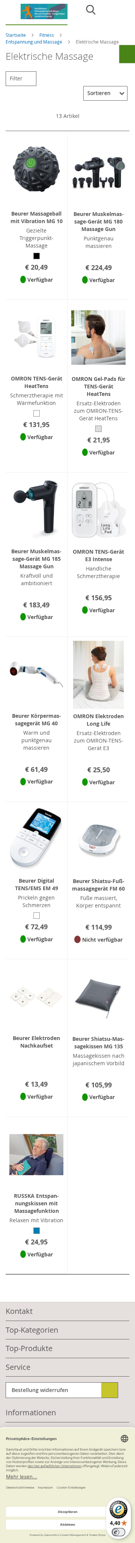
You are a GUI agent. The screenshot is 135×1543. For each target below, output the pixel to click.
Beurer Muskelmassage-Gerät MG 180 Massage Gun (99, 221)
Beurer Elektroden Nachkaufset (36, 1041)
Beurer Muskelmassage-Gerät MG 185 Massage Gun (36, 559)
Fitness (47, 35)
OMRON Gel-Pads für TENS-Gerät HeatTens (98, 386)
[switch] (118, 1532)
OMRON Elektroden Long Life (98, 720)
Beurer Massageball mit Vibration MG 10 (36, 217)
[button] (36, 289)
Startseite (16, 35)
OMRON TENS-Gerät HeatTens (36, 382)
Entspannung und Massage (34, 42)
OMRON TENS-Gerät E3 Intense (98, 555)
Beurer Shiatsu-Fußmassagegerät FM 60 (98, 884)
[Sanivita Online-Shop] (37, 14)
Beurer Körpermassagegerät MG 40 (36, 719)
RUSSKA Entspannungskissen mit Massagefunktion (36, 1203)
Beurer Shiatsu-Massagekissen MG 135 (98, 1042)
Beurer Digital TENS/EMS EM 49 (36, 884)
